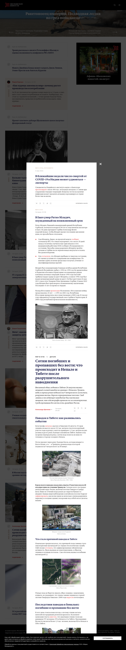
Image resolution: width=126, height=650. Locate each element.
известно (53, 617)
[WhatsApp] (50, 203)
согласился (46, 256)
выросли (70, 597)
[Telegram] (47, 203)
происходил (55, 291)
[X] (43, 203)
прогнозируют (41, 190)
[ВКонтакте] (36, 203)
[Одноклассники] (40, 203)
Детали (53, 357)
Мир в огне (39, 168)
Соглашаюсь (108, 638)
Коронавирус (48, 168)
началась (48, 426)
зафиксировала (41, 496)
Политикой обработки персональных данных (64, 644)
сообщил (75, 239)
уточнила (49, 548)
